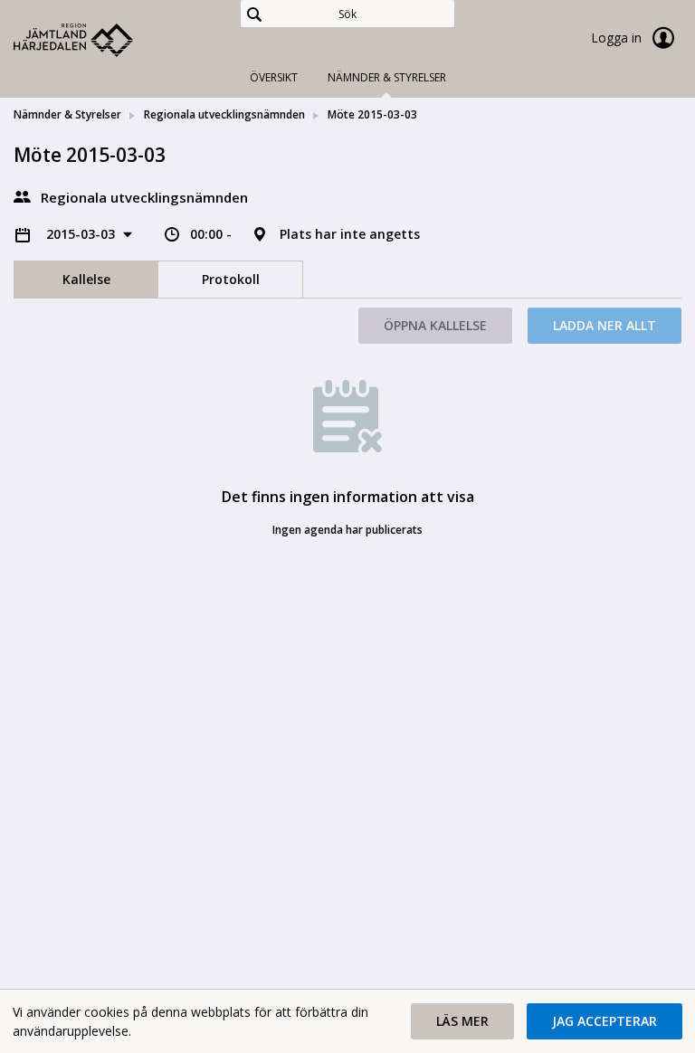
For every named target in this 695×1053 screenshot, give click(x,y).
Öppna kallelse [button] (435, 325)
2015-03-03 (82, 233)
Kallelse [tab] (86, 279)
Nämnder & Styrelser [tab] (387, 77)
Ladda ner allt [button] (604, 325)
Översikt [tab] (274, 77)
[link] (104, 40)
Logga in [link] (618, 37)
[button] (462, 1021)
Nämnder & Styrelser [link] (67, 114)
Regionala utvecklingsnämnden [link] (224, 114)
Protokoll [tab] (231, 279)
